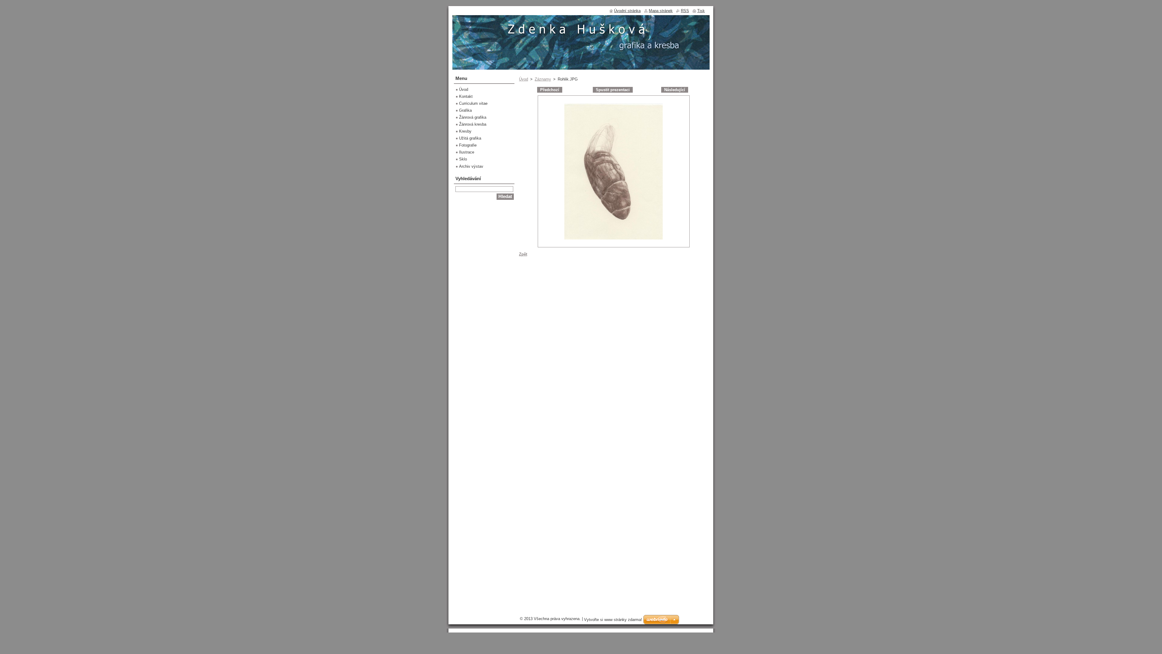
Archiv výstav (471, 166)
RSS (685, 10)
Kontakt (466, 96)
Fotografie (468, 145)
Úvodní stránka (627, 10)
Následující (674, 90)
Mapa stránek (661, 10)
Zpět (523, 254)
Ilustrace (466, 152)
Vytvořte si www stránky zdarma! (613, 619)
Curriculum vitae (473, 103)
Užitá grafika (470, 138)
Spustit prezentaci (613, 90)
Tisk (701, 10)
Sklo (463, 159)
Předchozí (549, 90)
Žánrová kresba (472, 124)
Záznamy (543, 79)
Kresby (465, 131)
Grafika (465, 110)
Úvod (523, 79)
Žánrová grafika (472, 117)
